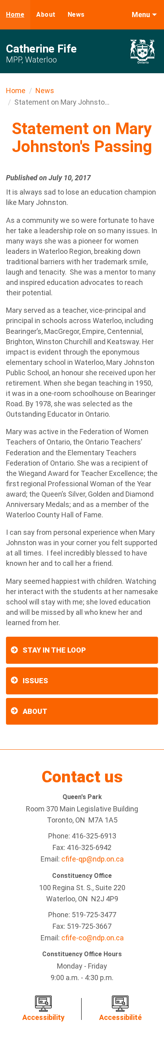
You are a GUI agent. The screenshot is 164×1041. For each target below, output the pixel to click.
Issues (35, 680)
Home (15, 14)
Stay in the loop (54, 650)
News (76, 14)
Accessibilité (120, 1017)
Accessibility (43, 1017)
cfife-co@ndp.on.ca (92, 938)
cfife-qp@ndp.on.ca (92, 859)
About (46, 14)
